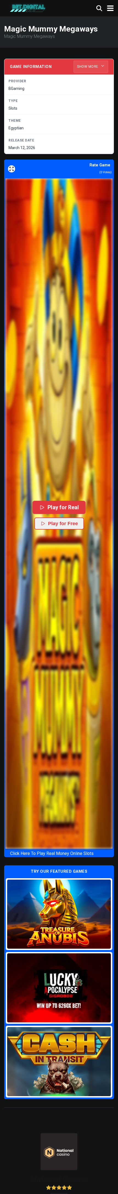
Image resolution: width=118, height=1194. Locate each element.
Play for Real (62, 507)
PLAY (59, 914)
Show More (88, 67)
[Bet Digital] (27, 7)
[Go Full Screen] (11, 168)
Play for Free (63, 523)
